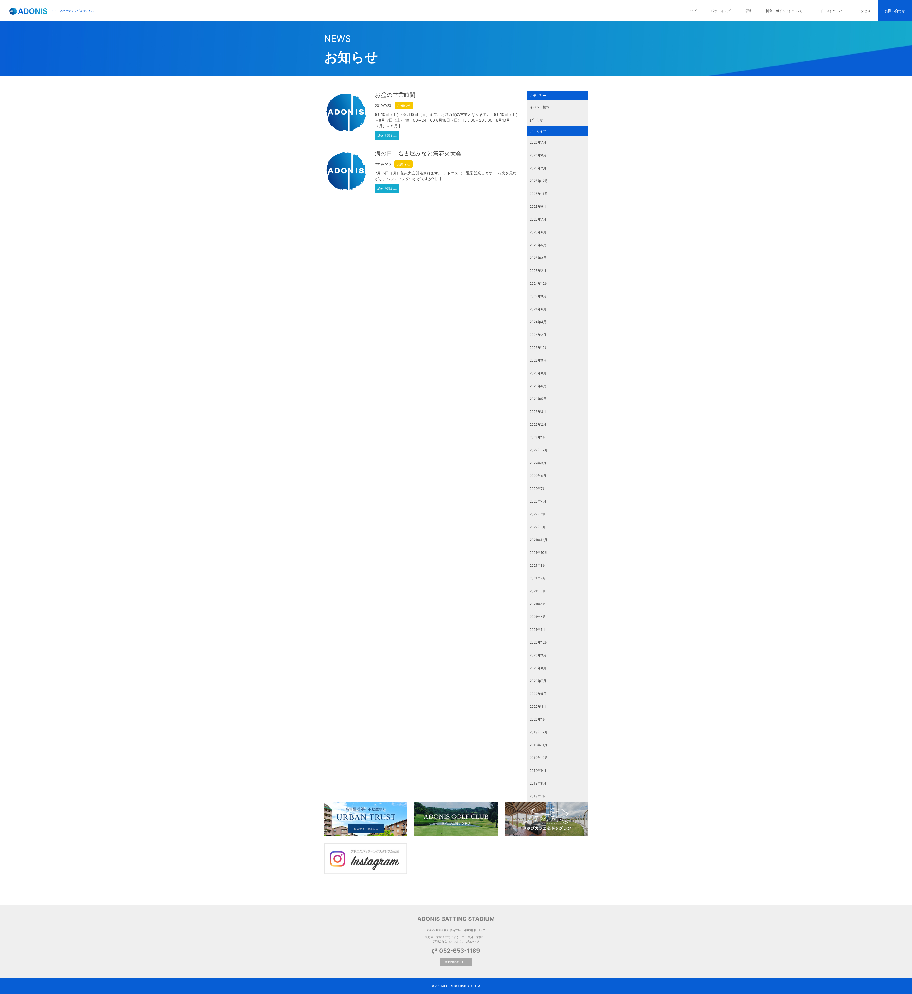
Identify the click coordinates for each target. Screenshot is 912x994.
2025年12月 (539, 181)
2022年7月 (538, 488)
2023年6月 (538, 386)
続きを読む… (387, 135)
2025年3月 (538, 258)
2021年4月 (538, 617)
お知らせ (403, 106)
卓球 (748, 11)
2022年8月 (538, 476)
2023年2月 (538, 424)
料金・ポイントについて (784, 11)
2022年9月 (538, 463)
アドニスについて (830, 11)
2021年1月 (538, 629)
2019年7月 (538, 796)
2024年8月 (538, 296)
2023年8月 (538, 373)
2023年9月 (538, 360)
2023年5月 (538, 399)
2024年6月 (538, 309)
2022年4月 (538, 501)
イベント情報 (540, 107)
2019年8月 (538, 783)
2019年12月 (539, 732)
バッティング (721, 11)
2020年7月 (538, 681)
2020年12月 (539, 642)
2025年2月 (538, 271)
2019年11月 (538, 745)
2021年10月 (539, 553)
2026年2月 (538, 168)
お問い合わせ (895, 11)
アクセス (864, 11)
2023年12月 (539, 347)
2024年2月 (538, 335)
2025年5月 (538, 245)
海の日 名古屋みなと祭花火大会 (418, 153)
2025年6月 (538, 232)
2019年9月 (538, 770)
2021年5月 (538, 604)
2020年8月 (538, 668)
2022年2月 (538, 514)
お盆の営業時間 (395, 94)
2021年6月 (538, 591)
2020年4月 (538, 706)
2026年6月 (538, 155)
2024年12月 (539, 283)
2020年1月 (538, 719)
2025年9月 (538, 206)
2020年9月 (538, 655)
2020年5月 (538, 694)
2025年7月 (538, 219)
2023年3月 (538, 412)
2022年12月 (539, 450)
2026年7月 (538, 142)
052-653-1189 (459, 950)
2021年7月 (538, 578)
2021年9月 (538, 565)
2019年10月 (539, 758)
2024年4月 (538, 322)
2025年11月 (539, 194)
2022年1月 (538, 527)
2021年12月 (538, 540)
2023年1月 (538, 437)
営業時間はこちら (456, 962)
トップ (691, 11)
